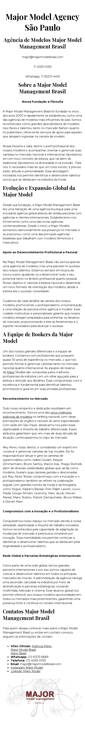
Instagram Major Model (27, 667)
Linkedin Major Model (25, 671)
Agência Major (42, 646)
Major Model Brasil (23, 650)
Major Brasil (18, 653)
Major (11, 372)
